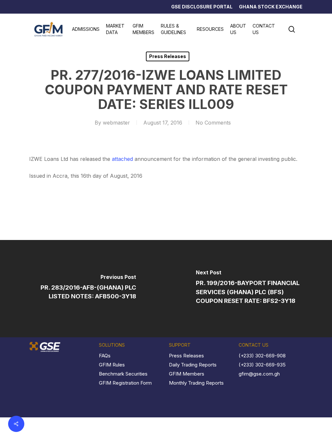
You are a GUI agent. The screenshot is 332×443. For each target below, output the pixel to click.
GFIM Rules (112, 365)
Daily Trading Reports (193, 365)
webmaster (116, 122)
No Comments (213, 122)
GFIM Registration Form (125, 383)
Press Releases (167, 56)
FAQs (105, 356)
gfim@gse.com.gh (259, 374)
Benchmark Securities (123, 374)
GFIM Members (186, 374)
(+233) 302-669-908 (262, 356)
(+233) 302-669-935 (262, 365)
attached (122, 159)
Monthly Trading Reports (196, 383)
